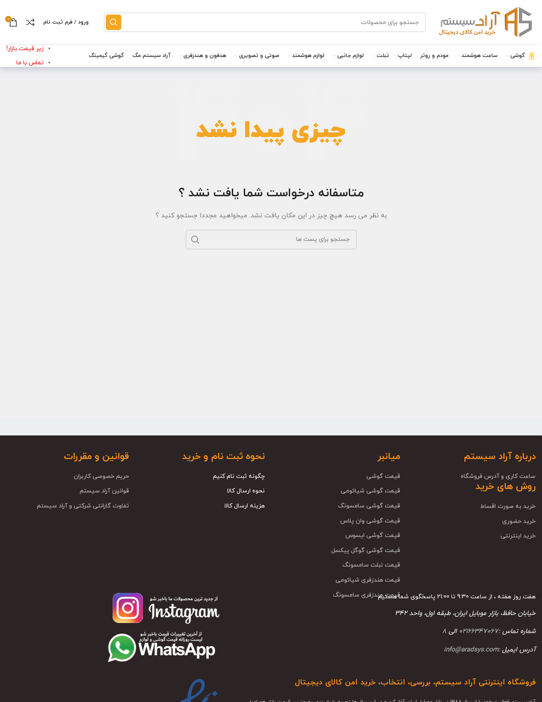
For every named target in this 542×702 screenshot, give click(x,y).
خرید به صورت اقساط (508, 506)
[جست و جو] (113, 22)
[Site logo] (485, 22)
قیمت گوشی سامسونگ (369, 506)
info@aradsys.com (471, 649)
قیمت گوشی (383, 476)
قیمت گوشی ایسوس (372, 535)
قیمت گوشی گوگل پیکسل (365, 550)
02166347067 (478, 631)
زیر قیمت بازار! (25, 49)
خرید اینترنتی (518, 536)
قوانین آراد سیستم (104, 491)
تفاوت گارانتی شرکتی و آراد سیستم (83, 506)
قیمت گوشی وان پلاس (370, 521)
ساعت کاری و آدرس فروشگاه (498, 476)
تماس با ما (30, 63)
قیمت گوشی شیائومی (370, 491)
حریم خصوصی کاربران (101, 476)
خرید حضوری (519, 521)
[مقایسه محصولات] (30, 22)
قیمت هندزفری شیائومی (367, 580)
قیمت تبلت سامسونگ (371, 565)
